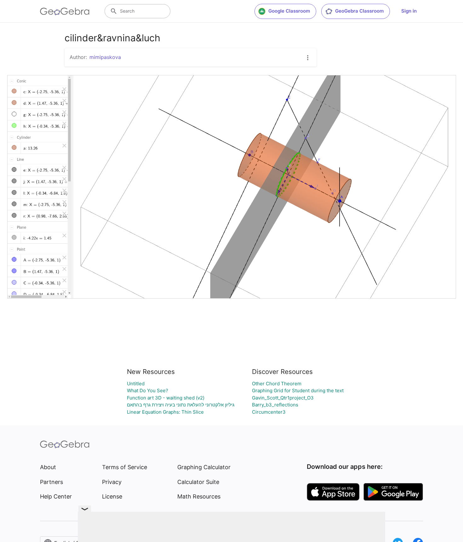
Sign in (409, 11)
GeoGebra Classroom (359, 11)
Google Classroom (289, 11)
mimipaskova (105, 57)
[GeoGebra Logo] (64, 11)
